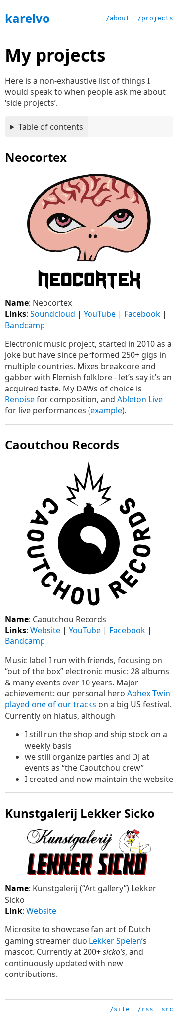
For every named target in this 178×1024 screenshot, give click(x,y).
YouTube (100, 313)
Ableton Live (140, 399)
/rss (145, 1009)
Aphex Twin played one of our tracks (87, 699)
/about (118, 18)
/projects (155, 18)
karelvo (27, 18)
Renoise (20, 399)
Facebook (142, 313)
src (167, 1009)
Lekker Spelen (115, 940)
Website (45, 630)
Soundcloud (52, 313)
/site (120, 1009)
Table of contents (50, 126)
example (106, 410)
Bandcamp (25, 325)
